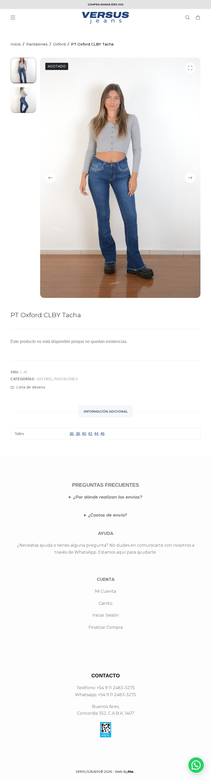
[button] (196, 765)
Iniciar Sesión (105, 615)
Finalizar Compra (106, 627)
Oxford (44, 379)
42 (90, 433)
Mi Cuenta (105, 591)
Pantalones (66, 379)
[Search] (187, 17)
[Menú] (13, 17)
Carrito (105, 603)
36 (71, 433)
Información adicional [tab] (106, 411)
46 (102, 433)
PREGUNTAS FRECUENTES (105, 485)
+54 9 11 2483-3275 (117, 694)
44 (96, 433)
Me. (131, 771)
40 (84, 433)
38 (78, 433)
